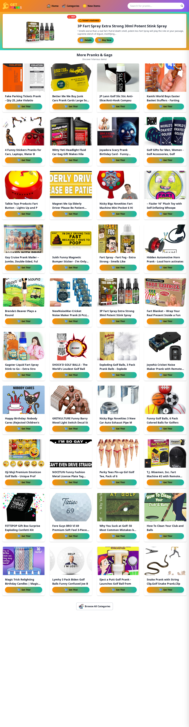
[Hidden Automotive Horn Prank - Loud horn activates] (165, 239)
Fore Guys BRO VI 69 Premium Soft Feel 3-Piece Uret (69, 530)
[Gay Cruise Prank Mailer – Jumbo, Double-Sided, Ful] (24, 239)
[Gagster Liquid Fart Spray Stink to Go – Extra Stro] (24, 346)
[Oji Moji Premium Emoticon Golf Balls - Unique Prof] (24, 453)
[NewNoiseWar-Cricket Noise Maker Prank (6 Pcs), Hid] (71, 292)
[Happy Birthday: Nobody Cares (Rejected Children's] (24, 400)
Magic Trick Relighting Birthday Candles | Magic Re (21, 584)
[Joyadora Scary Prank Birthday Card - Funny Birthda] (118, 131)
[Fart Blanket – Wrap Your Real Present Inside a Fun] (165, 292)
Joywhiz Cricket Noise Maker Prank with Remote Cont (164, 369)
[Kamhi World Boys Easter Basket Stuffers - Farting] (165, 77)
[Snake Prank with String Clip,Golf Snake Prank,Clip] (165, 561)
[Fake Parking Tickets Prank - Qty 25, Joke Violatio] (24, 77)
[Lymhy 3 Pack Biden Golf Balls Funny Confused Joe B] (71, 561)
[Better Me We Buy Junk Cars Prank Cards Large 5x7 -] (71, 77)
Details (88, 40)
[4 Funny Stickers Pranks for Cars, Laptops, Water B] (24, 131)
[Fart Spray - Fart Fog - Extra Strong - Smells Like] (118, 239)
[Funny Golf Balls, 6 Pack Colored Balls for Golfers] (165, 400)
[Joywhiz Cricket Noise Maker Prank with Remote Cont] (165, 346)
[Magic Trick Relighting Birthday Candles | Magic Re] (24, 561)
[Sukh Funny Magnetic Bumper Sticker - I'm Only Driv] (71, 239)
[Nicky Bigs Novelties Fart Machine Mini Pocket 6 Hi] (118, 185)
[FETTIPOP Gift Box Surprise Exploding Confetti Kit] (24, 507)
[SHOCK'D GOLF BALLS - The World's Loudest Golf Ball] (71, 346)
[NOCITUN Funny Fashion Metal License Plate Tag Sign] (71, 453)
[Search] (182, 6)
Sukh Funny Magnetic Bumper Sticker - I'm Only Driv (69, 261)
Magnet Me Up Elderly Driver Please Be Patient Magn (68, 208)
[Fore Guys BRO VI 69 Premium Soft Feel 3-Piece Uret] (71, 507)
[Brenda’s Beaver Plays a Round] (24, 292)
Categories (73, 6)
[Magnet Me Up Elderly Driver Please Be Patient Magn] (71, 185)
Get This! (26, 106)
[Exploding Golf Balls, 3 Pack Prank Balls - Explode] (118, 346)
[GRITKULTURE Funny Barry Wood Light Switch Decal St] (71, 400)
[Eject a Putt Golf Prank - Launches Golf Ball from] (118, 561)
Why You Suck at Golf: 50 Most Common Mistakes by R (117, 530)
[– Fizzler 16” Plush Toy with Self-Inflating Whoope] (165, 185)
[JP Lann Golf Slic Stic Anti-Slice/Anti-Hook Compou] (118, 77)
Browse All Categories (97, 606)
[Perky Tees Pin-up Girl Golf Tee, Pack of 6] (118, 453)
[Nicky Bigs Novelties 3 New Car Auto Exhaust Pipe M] (118, 400)
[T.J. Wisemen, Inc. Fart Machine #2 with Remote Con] (165, 453)
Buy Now (106, 40)
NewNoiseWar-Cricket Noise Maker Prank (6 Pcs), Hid (69, 315)
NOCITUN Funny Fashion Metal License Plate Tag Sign (68, 476)
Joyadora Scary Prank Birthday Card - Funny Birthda (114, 154)
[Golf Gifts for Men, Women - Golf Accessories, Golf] (165, 131)
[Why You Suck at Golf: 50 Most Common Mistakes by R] (118, 507)
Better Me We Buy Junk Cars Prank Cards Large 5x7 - (70, 100)
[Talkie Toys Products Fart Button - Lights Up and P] (24, 185)
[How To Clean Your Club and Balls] (165, 507)
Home (55, 6)
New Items (94, 6)
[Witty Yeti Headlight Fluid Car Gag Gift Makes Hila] (71, 131)
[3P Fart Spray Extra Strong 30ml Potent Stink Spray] (118, 292)
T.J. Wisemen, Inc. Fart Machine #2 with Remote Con (163, 476)
